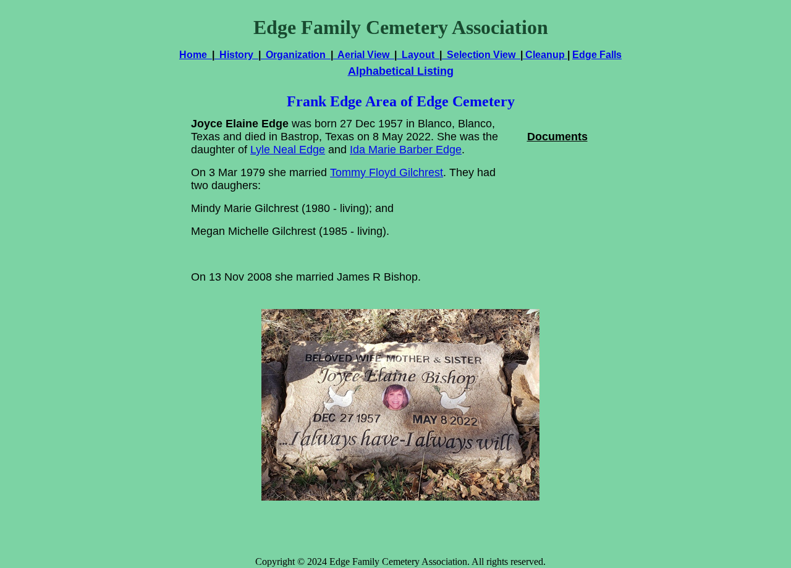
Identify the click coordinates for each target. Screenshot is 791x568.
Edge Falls (597, 54)
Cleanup (545, 54)
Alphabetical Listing (401, 71)
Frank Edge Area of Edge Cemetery (401, 101)
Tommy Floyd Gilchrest (386, 172)
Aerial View (363, 54)
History (236, 54)
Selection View (481, 54)
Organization (296, 54)
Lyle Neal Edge (287, 149)
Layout (418, 54)
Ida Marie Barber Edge (406, 149)
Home (195, 54)
